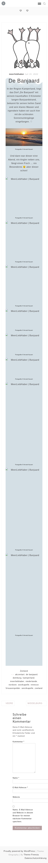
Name (16, 778)
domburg (17, 678)
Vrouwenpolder (13, 688)
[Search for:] (44, 3)
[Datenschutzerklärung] (27, 10)
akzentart (20, 674)
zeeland (38, 688)
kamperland (28, 678)
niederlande (31, 681)
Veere (9, 703)
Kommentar (18, 742)
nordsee (13, 685)
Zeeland (24, 671)
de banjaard (31, 674)
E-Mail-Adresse (20, 787)
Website (16, 797)
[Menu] (39, 3)
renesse (35, 685)
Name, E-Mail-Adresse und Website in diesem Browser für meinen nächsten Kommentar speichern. (23, 816)
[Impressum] (21, 10)
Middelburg (35, 703)
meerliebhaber (16, 74)
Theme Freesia (31, 854)
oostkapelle (23, 685)
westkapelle (27, 688)
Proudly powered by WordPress (19, 851)
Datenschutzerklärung (36, 858)
